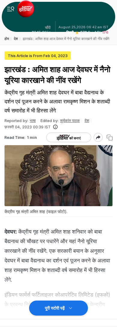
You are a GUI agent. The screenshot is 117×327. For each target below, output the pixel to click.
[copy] (109, 137)
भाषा (33, 120)
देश (87, 120)
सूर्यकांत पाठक (70, 120)
